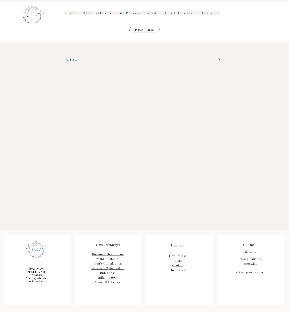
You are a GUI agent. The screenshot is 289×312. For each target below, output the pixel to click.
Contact (177, 265)
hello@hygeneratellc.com (249, 272)
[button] (218, 60)
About (178, 260)
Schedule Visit (178, 270)
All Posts (71, 59)
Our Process (177, 256)
